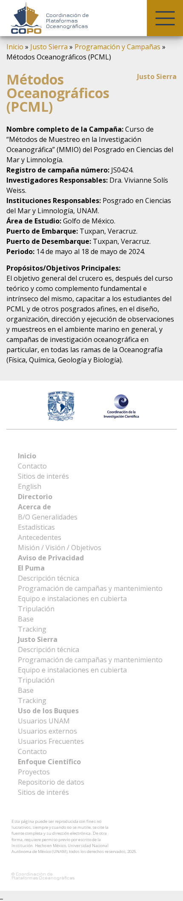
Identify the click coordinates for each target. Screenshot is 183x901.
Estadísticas (36, 527)
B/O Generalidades (47, 517)
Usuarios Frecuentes (51, 741)
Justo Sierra (49, 46)
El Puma (31, 568)
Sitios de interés (43, 476)
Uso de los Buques (48, 710)
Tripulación (36, 608)
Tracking (32, 629)
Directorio (35, 496)
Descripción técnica (48, 578)
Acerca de (34, 506)
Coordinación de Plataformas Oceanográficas (67, 20)
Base (26, 619)
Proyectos (34, 772)
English (29, 486)
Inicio (14, 46)
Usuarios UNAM (44, 721)
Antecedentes (39, 537)
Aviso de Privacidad (51, 557)
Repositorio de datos (51, 782)
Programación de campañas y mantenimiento (90, 588)
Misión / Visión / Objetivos (59, 547)
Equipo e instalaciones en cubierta (72, 598)
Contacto (32, 466)
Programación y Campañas (117, 46)
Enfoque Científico (49, 761)
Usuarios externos (47, 731)
